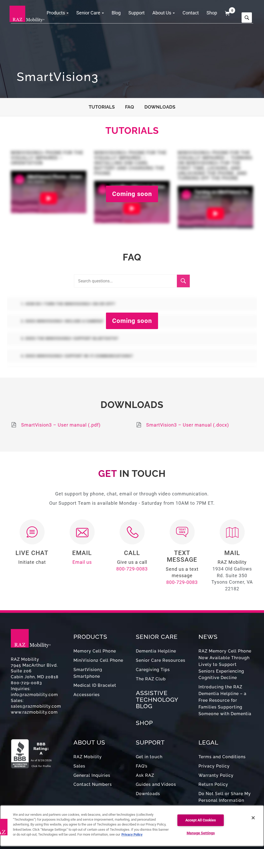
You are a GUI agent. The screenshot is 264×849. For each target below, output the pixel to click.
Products (56, 12)
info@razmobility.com (34, 694)
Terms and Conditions (222, 756)
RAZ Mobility (87, 756)
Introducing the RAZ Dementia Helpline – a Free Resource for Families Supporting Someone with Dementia (225, 700)
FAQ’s (141, 766)
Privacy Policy (214, 766)
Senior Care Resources (160, 660)
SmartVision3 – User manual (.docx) (187, 425)
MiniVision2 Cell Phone (98, 660)
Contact (191, 12)
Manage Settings (201, 833)
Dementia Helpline (156, 651)
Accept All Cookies (200, 820)
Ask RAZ (145, 775)
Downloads (148, 793)
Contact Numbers (92, 784)
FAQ (129, 107)
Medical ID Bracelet (94, 685)
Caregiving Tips (153, 669)
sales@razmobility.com (36, 706)
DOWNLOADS (159, 107)
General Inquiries (91, 775)
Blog (116, 12)
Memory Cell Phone (94, 651)
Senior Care (88, 12)
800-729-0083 (132, 569)
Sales (79, 766)
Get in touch (149, 756)
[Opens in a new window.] (38, 751)
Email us (82, 562)
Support (136, 12)
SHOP (144, 722)
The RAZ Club (151, 678)
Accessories (86, 694)
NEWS (208, 636)
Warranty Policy (216, 775)
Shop (212, 12)
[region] (132, 825)
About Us (162, 12)
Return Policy (213, 784)
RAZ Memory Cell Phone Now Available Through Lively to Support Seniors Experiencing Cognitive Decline (225, 664)
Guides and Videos (156, 784)
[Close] (253, 817)
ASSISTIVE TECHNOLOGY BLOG (157, 699)
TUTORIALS (102, 107)
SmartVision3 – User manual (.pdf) (61, 425)
